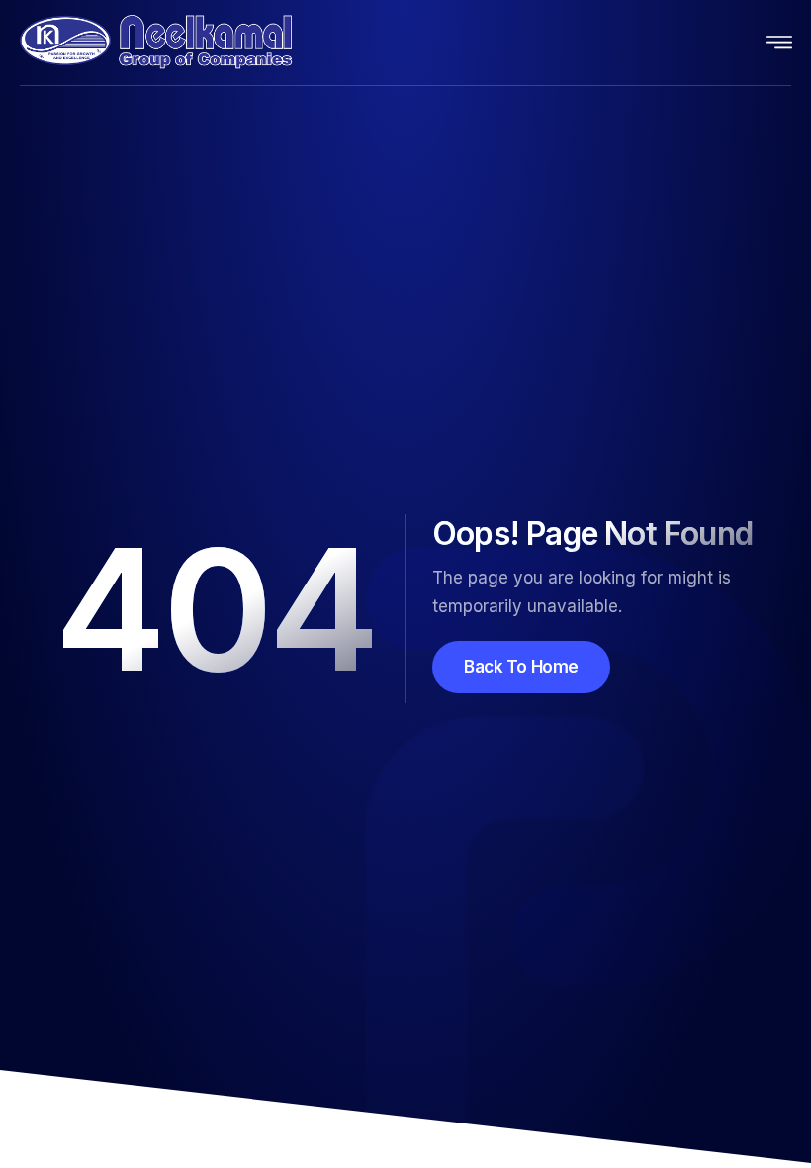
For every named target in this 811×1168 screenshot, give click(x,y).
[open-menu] (780, 42)
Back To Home (521, 666)
